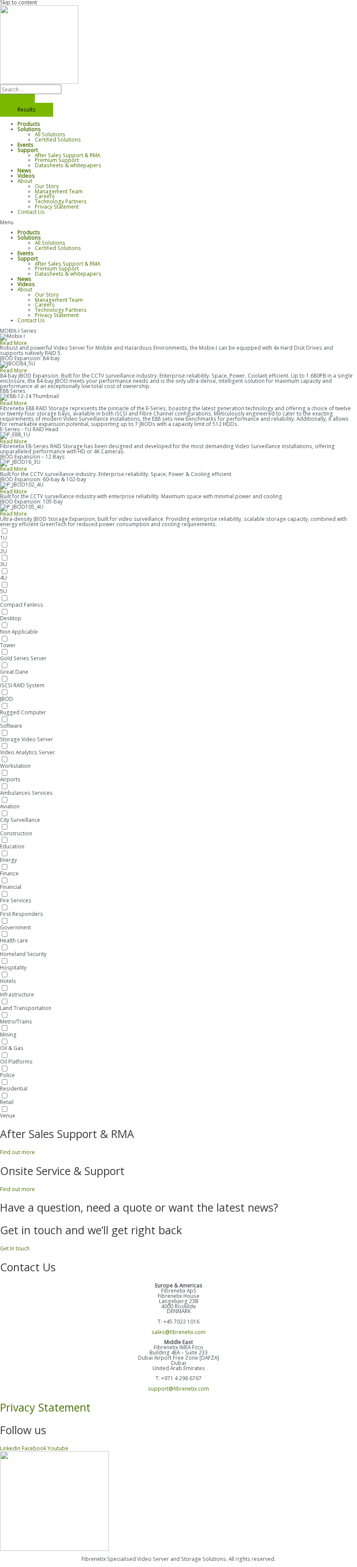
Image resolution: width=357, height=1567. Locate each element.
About (24, 180)
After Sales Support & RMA (67, 155)
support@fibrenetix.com (178, 1388)
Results (26, 109)
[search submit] (17, 98)
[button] (178, 222)
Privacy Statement (57, 206)
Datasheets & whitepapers (68, 165)
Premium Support (57, 159)
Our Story (47, 185)
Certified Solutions (58, 139)
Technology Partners (61, 201)
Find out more (17, 1151)
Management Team (59, 191)
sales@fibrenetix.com (178, 1331)
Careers (45, 195)
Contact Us (31, 211)
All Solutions (50, 134)
